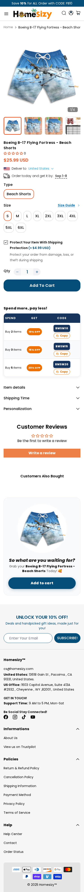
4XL (72, 216)
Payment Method (17, 795)
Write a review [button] (42, 453)
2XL (48, 216)
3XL (60, 216)
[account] (71, 13)
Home (8, 27)
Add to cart (42, 583)
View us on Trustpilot (20, 747)
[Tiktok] (24, 717)
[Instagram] (15, 717)
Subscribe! (67, 638)
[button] (14, 153)
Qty (7, 270)
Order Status (14, 852)
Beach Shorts (19, 194)
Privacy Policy (14, 804)
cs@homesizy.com (18, 669)
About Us (10, 738)
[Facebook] (6, 717)
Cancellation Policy (18, 777)
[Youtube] (32, 717)
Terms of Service (17, 812)
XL (37, 216)
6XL (21, 227)
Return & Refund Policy (21, 768)
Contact (10, 843)
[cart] (78, 14)
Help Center (13, 834)
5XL (9, 227)
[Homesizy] (32, 13)
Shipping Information (20, 786)
